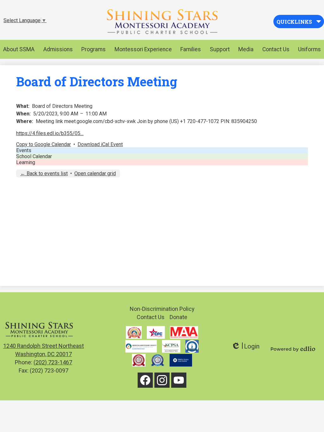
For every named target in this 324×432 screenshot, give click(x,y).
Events (23, 150)
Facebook (145, 380)
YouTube (178, 380)
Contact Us (151, 317)
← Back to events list (44, 173)
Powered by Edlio (293, 349)
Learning (25, 162)
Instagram (162, 380)
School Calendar (34, 156)
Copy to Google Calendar (43, 144)
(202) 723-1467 (53, 362)
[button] (19, 49)
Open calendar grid (95, 173)
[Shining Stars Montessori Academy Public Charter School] (162, 21)
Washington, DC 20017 (43, 350)
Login (245, 346)
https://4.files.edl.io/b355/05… (50, 133)
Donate (178, 317)
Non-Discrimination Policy (162, 308)
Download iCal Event (100, 144)
